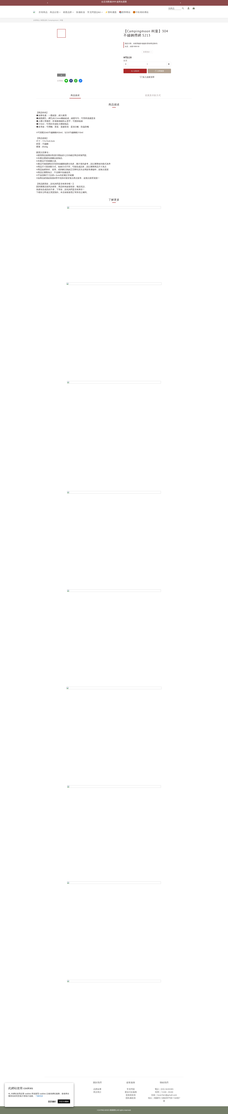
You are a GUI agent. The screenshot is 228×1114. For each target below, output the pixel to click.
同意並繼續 (64, 1101)
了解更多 (39, 1096)
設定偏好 (52, 1101)
